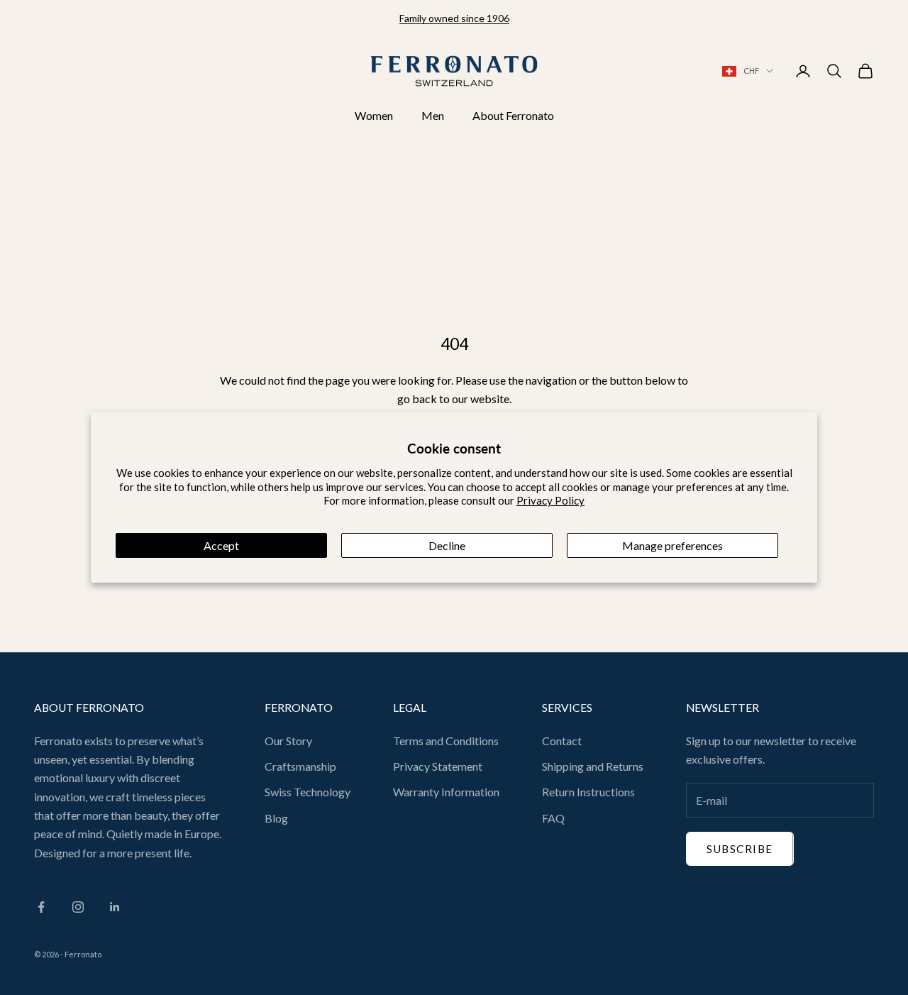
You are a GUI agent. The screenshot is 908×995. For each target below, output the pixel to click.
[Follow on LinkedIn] (115, 907)
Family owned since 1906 (454, 18)
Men (432, 115)
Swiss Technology (307, 791)
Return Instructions (588, 791)
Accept (221, 545)
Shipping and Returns (592, 766)
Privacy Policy (550, 500)
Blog (276, 818)
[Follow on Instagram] (78, 907)
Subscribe (740, 848)
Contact (562, 740)
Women (374, 115)
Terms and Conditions (446, 740)
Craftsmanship (300, 766)
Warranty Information (446, 791)
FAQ (553, 818)
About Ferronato (513, 115)
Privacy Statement (437, 766)
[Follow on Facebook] (41, 907)
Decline (446, 545)
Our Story (288, 740)
